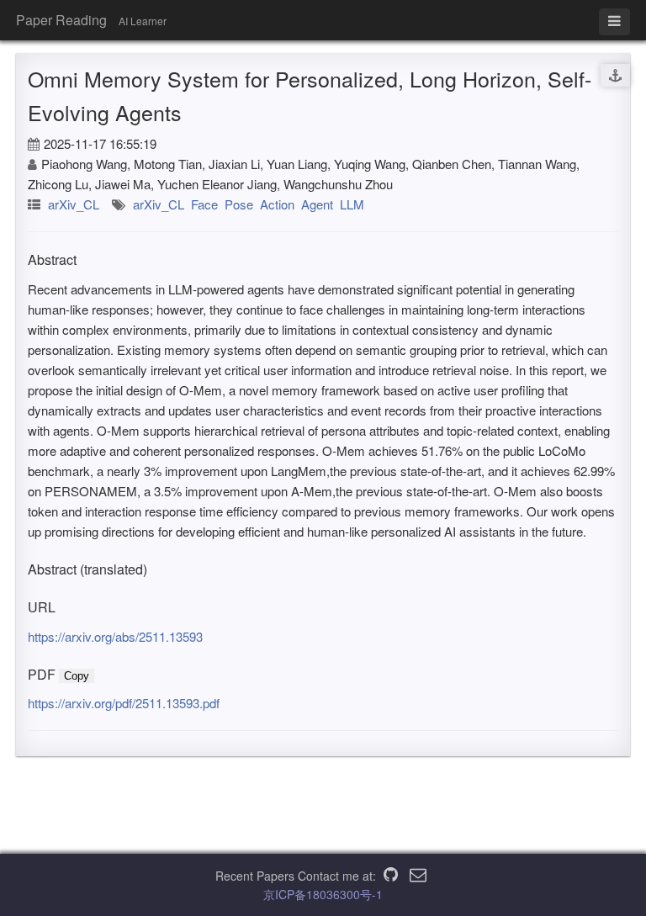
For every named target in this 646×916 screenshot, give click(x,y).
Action (277, 204)
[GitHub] (390, 875)
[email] (418, 875)
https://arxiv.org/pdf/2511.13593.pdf (124, 703)
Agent (317, 204)
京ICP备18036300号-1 (323, 894)
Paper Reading (61, 19)
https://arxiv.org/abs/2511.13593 (115, 636)
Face (204, 204)
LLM (352, 204)
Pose (239, 204)
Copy (76, 676)
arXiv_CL (73, 204)
